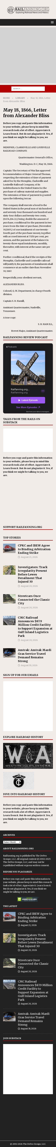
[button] (51, 22)
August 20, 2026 (29, 586)
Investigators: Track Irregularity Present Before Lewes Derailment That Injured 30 (33, 574)
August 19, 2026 (29, 665)
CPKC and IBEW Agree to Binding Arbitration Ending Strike (34, 549)
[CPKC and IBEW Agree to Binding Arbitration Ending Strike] (9, 548)
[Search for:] (28, 88)
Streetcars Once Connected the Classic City (34, 599)
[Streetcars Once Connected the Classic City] (9, 598)
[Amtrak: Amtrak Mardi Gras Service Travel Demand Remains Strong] (9, 653)
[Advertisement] (28, 55)
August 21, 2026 (29, 557)
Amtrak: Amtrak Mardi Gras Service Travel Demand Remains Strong (34, 655)
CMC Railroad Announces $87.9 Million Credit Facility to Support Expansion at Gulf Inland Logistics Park (35, 627)
